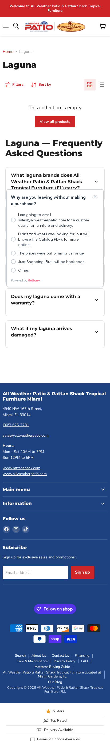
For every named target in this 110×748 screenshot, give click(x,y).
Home (8, 51)
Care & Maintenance (32, 661)
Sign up (82, 572)
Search (20, 655)
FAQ (84, 661)
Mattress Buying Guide (52, 666)
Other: (23, 270)
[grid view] (90, 85)
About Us (39, 655)
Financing (82, 655)
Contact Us (60, 655)
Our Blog (55, 682)
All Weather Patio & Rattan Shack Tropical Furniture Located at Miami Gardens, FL (52, 674)
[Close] (95, 197)
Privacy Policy (64, 661)
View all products (55, 121)
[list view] (101, 85)
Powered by (19, 280)
